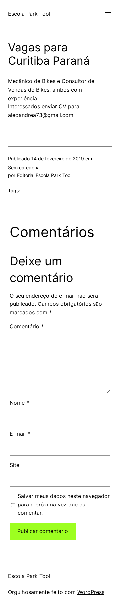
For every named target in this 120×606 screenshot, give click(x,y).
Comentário (27, 326)
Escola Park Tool (29, 13)
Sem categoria (24, 167)
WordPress (90, 592)
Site (14, 465)
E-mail (20, 433)
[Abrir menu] (108, 14)
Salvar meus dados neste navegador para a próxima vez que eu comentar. (64, 504)
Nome (19, 402)
